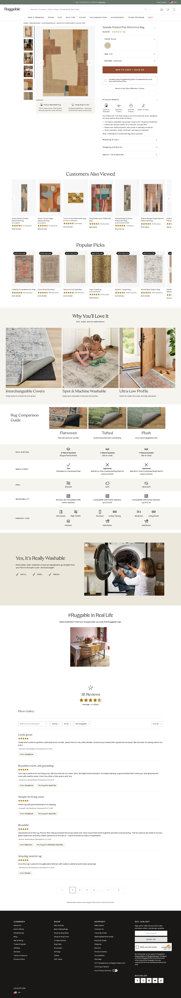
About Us (17, 925)
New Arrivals (59, 925)
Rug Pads (58, 944)
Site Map (97, 959)
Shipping (97, 944)
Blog (15, 936)
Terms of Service (20, 955)
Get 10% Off (142, 922)
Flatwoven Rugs (48, 23)
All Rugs (57, 952)
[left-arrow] (74, 2)
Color (82, 17)
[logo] (12, 9)
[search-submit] (47, 723)
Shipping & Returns (112, 147)
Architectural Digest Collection (71, 23)
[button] (161, 9)
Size (60, 17)
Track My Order (100, 933)
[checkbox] (106, 80)
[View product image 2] (29, 45)
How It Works (19, 929)
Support (100, 922)
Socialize (141, 976)
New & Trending (36, 17)
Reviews (17, 952)
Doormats (58, 948)
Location (20, 988)
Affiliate (17, 948)
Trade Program (161, 2)
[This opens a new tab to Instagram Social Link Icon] (143, 980)
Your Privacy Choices (102, 970)
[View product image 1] (29, 32)
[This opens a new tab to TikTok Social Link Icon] (160, 980)
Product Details (111, 99)
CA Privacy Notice (101, 967)
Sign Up (151, 939)
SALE (150, 17)
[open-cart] (174, 9)
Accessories (117, 17)
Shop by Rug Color (61, 936)
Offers (56, 955)
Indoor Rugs (35, 23)
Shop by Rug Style (61, 933)
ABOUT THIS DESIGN (113, 155)
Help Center (99, 925)
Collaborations (98, 17)
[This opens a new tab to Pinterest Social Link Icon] (149, 980)
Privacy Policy (19, 959)
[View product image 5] (29, 84)
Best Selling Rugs (61, 929)
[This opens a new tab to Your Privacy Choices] (114, 970)
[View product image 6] (29, 98)
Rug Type (70, 17)
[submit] (147, 9)
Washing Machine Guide (103, 936)
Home (26, 23)
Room (51, 17)
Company (19, 922)
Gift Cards (58, 959)
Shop (57, 922)
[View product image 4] (29, 71)
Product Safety (100, 952)
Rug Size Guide (100, 940)
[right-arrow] (107, 2)
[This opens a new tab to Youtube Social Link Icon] (155, 980)
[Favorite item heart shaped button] (154, 27)
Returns (97, 948)
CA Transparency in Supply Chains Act (109, 963)
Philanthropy (19, 933)
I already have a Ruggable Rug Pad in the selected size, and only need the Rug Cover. (130, 80)
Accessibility (99, 955)
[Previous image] (41, 63)
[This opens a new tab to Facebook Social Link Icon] (137, 980)
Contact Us (99, 929)
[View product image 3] (29, 58)
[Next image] (89, 63)
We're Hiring (18, 940)
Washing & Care (111, 139)
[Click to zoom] (65, 63)
